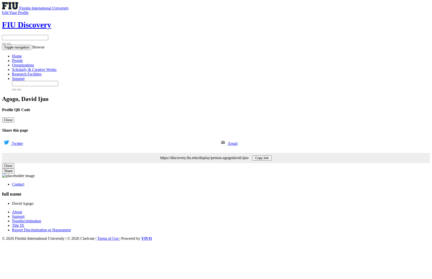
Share (8, 171)
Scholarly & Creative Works (34, 69)
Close (8, 120)
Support (18, 78)
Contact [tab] (18, 184)
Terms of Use (108, 238)
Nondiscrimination (26, 221)
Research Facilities (27, 74)
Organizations (23, 65)
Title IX (18, 225)
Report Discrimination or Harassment (41, 230)
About (17, 212)
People (17, 60)
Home (17, 56)
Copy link (262, 158)
